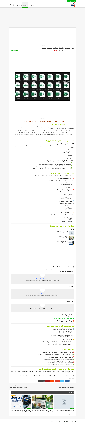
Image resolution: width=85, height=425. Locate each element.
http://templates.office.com (41, 278)
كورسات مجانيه (63, 1)
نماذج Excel (70, 378)
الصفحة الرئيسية (31, 5)
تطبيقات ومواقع (19, 5)
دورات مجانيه (25, 5)
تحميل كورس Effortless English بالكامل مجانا (18, 387)
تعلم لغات (13, 5)
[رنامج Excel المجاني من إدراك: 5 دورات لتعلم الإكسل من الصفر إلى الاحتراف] (71, 238)
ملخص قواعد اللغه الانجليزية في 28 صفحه (67, 387)
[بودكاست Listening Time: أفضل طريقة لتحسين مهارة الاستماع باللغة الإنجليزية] (71, 243)
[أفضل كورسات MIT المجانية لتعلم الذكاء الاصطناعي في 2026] (71, 233)
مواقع (11, 50)
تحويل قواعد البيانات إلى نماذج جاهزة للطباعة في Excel (64, 318)
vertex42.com (41, 293)
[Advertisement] (42, 16)
